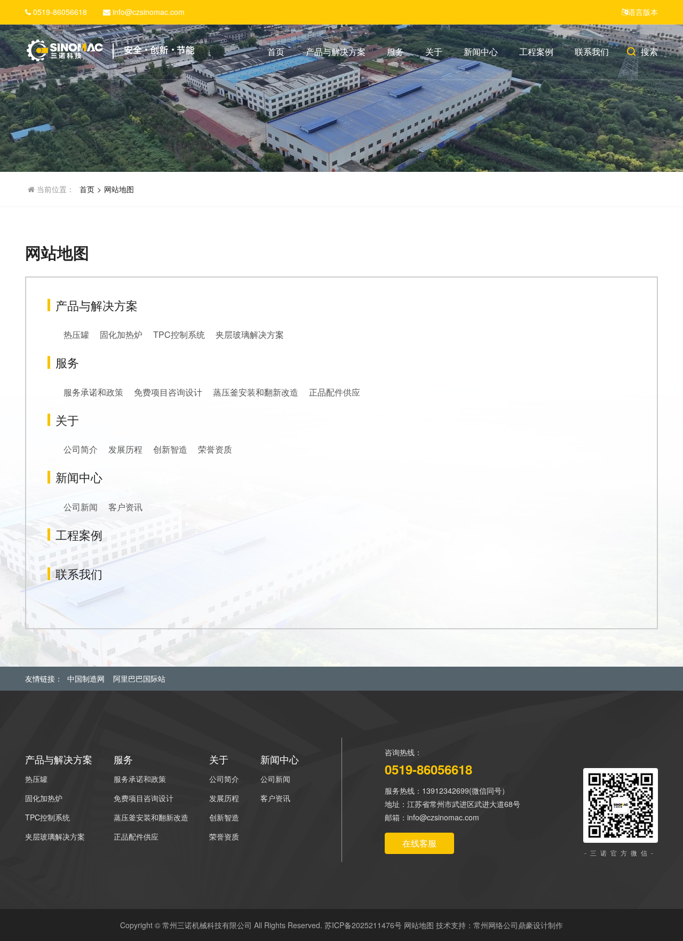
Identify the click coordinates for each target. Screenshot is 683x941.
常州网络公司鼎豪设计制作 (518, 925)
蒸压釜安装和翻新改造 (255, 392)
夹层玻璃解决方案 (250, 334)
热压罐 (76, 334)
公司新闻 (80, 507)
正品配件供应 (334, 392)
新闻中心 (481, 51)
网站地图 (119, 189)
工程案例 (536, 51)
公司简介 (80, 449)
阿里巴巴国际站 (139, 678)
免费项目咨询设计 (168, 392)
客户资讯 (125, 507)
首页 (275, 51)
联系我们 (592, 51)
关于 (433, 51)
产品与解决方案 (336, 51)
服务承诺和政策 (93, 392)
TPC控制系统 (179, 334)
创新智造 (170, 449)
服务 (395, 51)
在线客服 (419, 843)
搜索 (649, 51)
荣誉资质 (215, 449)
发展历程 (125, 449)
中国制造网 (86, 678)
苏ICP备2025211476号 (363, 925)
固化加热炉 (121, 334)
